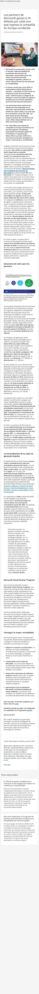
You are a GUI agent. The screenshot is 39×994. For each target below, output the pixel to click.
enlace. (29, 710)
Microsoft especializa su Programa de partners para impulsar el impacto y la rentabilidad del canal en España (19, 818)
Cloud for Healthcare (11, 486)
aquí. (17, 704)
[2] (13, 173)
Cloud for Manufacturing (19, 488)
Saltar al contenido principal (10, 1)
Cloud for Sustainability (19, 490)
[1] (9, 156)
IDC (9, 765)
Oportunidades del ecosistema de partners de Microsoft (19, 171)
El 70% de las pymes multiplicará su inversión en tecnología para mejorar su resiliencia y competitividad (19, 783)
